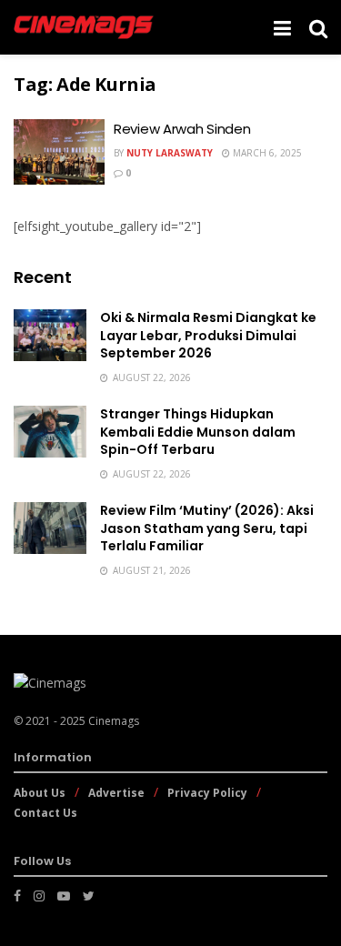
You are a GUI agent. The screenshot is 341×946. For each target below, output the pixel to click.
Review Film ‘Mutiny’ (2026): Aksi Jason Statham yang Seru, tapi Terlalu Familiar (207, 528)
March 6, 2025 (266, 152)
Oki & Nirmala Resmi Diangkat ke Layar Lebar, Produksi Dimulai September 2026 (208, 335)
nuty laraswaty (169, 152)
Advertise (116, 792)
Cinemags (113, 721)
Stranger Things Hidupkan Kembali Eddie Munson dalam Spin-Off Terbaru (198, 431)
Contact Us (45, 812)
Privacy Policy (207, 792)
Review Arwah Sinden (182, 128)
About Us (39, 792)
